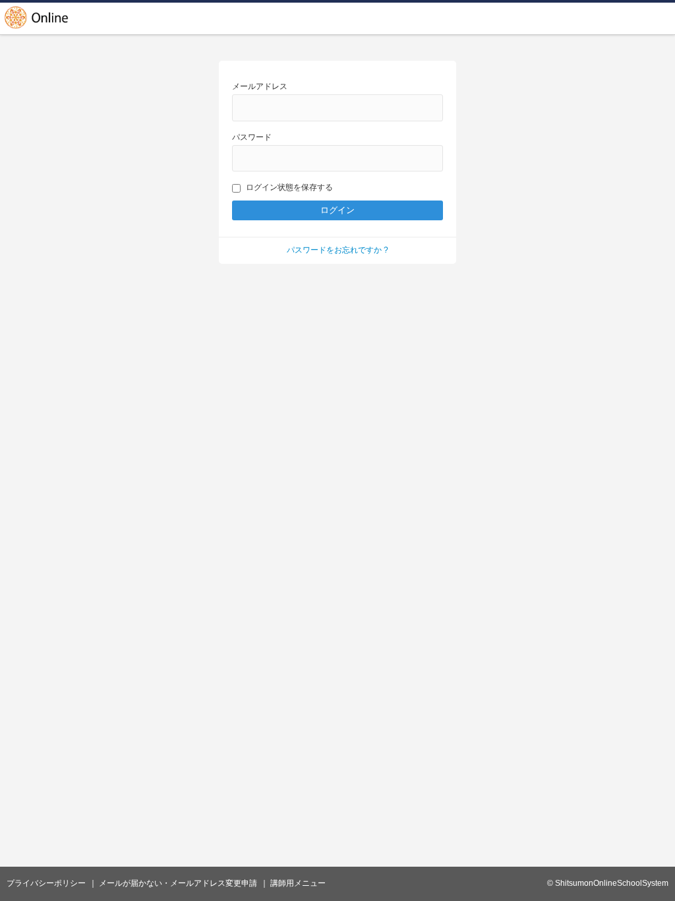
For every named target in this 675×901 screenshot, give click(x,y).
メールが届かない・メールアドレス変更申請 (178, 883)
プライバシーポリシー (46, 883)
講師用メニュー (298, 883)
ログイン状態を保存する (289, 187)
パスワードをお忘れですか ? (337, 250)
